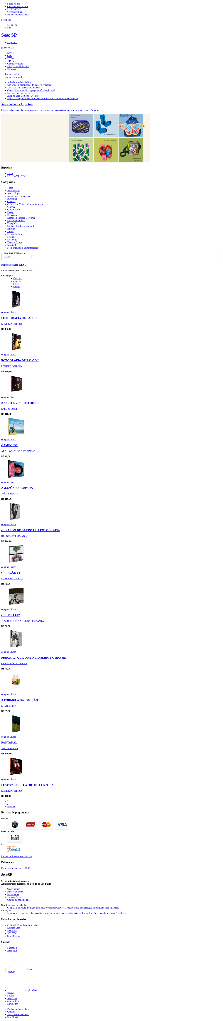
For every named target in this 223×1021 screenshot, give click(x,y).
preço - (16, 286)
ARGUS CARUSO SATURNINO (18, 451)
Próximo (11, 806)
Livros (10, 52)
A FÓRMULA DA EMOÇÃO (19, 700)
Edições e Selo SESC (14, 264)
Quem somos (13, 889)
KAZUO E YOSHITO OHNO (20, 403)
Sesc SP (9, 35)
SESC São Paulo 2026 (18, 1014)
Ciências (11, 201)
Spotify (10, 995)
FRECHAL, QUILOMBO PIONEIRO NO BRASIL (33, 657)
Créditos (11, 1011)
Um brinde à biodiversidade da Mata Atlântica (29, 85)
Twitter (28, 969)
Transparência (14, 897)
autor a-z (17, 281)
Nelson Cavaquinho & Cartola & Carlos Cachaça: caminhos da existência (42, 98)
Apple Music (31, 990)
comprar (5, 312)
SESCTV (12, 933)
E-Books (11, 69)
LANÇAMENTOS (16, 176)
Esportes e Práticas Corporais (21, 217)
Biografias (12, 198)
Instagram (12, 950)
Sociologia (12, 239)
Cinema (11, 207)
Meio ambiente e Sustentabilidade (23, 247)
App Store (12, 998)
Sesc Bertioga (13, 936)
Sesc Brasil (12, 1017)
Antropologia (13, 193)
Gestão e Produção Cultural (20, 226)
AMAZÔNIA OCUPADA (17, 487)
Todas (10, 188)
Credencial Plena (15, 12)
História (11, 228)
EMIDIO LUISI (9, 409)
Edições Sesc (13, 928)
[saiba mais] (16, 307)
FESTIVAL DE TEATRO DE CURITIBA (27, 785)
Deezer (10, 993)
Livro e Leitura (14, 234)
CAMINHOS (9, 445)
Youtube (11, 971)
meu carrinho (15, 77)
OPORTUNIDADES (17, 6)
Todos (10, 173)
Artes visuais (13, 190)
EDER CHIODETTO (12, 578)
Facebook (12, 948)
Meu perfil (12, 25)
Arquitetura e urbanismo (18, 196)
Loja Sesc (12, 42)
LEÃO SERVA (8, 706)
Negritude (12, 245)
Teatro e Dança (14, 242)
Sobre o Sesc (13, 3)
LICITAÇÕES (14, 9)
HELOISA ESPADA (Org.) (14, 536)
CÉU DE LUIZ (10, 615)
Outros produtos (15, 63)
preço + (17, 284)
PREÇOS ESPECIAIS (18, 66)
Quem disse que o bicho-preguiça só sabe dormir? (31, 90)
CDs (9, 55)
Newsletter (12, 1004)
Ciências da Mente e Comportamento (25, 204)
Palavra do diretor (15, 891)
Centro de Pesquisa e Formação (22, 925)
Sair (9, 27)
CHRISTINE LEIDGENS (14, 663)
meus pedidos (13, 74)
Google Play (13, 1001)
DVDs (10, 58)
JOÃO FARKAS (9, 493)
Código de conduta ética (18, 900)
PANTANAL (9, 742)
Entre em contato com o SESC (15, 868)
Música (10, 237)
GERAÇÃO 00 (10, 572)
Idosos (10, 231)
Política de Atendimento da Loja (16, 856)
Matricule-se (13, 894)
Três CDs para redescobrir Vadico (23, 87)
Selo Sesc (12, 930)
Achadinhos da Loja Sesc (19, 82)
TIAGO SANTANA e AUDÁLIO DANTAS (23, 621)
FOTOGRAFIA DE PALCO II (20, 318)
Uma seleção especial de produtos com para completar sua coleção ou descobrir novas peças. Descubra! (50, 110)
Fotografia (12, 223)
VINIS (10, 61)
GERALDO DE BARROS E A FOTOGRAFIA (30, 530)
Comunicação (13, 209)
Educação (12, 215)
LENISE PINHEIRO (11, 324)
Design (10, 212)
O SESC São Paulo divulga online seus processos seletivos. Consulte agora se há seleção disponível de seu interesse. (63, 907)
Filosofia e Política (16, 220)
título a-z (17, 278)
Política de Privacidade (18, 14)
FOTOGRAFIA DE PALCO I (20, 360)
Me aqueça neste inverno (19, 93)
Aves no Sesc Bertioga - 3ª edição (23, 95)
